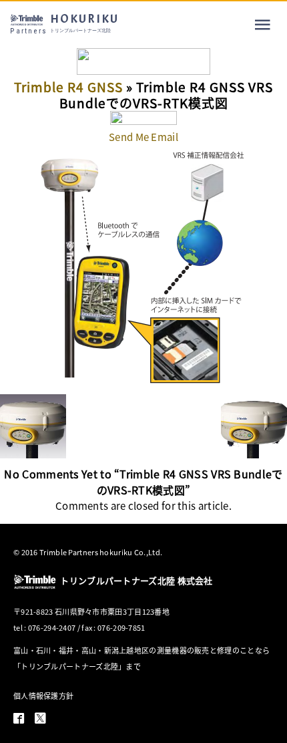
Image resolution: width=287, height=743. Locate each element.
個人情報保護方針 (43, 695)
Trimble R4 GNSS (68, 87)
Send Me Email (143, 137)
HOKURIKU (64, 23)
